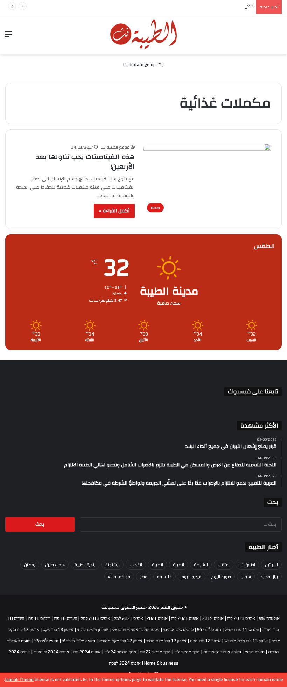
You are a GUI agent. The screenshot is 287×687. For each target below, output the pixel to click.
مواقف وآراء (119, 576)
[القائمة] (8, 37)
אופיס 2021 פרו (185, 618)
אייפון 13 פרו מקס (58, 629)
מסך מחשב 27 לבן (155, 652)
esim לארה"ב (46, 641)
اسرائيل (271, 564)
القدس (136, 564)
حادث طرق (55, 564)
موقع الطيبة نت (115, 147)
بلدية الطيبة (85, 564)
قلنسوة (164, 576)
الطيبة (178, 564)
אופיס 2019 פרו (241, 618)
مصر (143, 576)
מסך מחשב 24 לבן (120, 652)
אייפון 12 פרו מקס (205, 641)
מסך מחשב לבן (187, 652)
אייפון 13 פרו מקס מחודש (246, 641)
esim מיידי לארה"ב (78, 641)
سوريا (246, 576)
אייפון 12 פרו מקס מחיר (166, 641)
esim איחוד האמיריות (222, 652)
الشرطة (201, 564)
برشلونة (112, 564)
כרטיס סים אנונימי (178, 629)
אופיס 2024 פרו (87, 652)
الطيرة (157, 564)
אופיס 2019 (213, 618)
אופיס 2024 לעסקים (51, 652)
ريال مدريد (269, 576)
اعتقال (224, 564)
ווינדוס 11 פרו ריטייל (242, 629)
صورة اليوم (221, 576)
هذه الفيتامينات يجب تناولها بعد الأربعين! (85, 161)
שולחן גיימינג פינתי (92, 629)
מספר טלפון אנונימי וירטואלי (136, 629)
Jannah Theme (19, 679)
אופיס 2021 (157, 618)
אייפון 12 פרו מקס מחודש (120, 641)
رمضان (29, 564)
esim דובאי (255, 652)
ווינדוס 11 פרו (39, 618)
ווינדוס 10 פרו (65, 618)
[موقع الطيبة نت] (143, 34)
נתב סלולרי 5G (209, 629)
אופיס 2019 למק (95, 618)
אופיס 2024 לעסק (125, 663)
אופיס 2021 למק (128, 618)
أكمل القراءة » (114, 210)
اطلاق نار (247, 564)
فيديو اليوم (192, 576)
